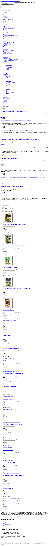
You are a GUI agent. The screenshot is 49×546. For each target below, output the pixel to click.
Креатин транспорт (7, 54)
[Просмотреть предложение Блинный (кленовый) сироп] (9, 320)
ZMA (4, 27)
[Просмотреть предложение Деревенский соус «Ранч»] (8, 264)
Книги (7, 85)
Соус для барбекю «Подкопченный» (13, 424)
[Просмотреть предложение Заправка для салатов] (8, 396)
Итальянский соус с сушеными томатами (14, 224)
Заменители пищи (7, 47)
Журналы (8, 84)
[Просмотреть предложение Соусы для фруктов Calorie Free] (10, 345)
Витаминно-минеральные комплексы (11, 35)
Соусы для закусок (8, 488)
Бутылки (7, 78)
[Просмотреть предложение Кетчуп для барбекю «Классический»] (11, 473)
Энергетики (5, 103)
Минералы (5, 57)
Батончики (8, 63)
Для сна (7, 83)
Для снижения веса (7, 44)
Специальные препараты (8, 95)
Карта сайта (5, 17)
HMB (4, 25)
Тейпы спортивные (10, 92)
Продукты (5, 61)
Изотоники (5, 49)
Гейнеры (5, 37)
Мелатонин (5, 55)
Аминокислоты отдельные (9, 29)
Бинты (7, 77)
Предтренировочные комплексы (10, 60)
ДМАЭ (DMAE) (6, 45)
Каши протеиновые (10, 67)
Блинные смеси (9, 65)
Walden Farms (6, 205)
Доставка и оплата (7, 14)
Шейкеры (8, 93)
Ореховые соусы (7, 335)
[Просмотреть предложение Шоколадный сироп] (8, 307)
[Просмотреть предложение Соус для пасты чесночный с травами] (11, 498)
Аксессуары (8, 76)
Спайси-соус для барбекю (10, 361)
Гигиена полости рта (10, 79)
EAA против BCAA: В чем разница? (9, 158)
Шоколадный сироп (8, 310)
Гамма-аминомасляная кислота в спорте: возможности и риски (15, 196)
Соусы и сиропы (9, 71)
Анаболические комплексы (9, 30)
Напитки (8, 68)
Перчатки (8, 89)
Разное (4, 75)
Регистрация (6, 10)
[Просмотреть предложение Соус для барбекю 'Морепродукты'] (11, 460)
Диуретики (5, 43)
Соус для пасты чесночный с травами (13, 501)
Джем (7, 66)
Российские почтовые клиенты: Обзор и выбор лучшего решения (16, 120)
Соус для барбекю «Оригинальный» (13, 373)
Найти (2, 7)
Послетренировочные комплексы (10, 59)
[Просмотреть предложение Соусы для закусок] (7, 485)
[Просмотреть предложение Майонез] (5, 434)
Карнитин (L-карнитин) (8, 50)
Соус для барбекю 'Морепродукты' (12, 462)
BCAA (4, 21)
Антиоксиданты (6, 32)
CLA (4, 22)
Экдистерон (5, 102)
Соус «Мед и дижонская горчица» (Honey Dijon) (16, 288)
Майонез (5, 437)
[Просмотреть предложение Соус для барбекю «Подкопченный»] (11, 422)
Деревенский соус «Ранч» (10, 267)
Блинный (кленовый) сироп (11, 322)
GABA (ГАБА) (6, 24)
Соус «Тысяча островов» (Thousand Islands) (15, 246)
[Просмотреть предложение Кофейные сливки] (7, 447)
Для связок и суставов (10, 82)
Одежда (7, 87)
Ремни (7, 90)
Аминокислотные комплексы (9, 28)
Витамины (5, 36)
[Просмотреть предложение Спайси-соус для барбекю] (9, 358)
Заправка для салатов (9, 399)
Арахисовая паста (9, 62)
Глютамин (5, 41)
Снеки (7, 70)
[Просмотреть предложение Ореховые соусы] (7, 333)
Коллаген (5, 51)
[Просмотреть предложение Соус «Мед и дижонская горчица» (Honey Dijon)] (8, 286)
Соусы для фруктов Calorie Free (12, 348)
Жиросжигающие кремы (8, 46)
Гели (4, 38)
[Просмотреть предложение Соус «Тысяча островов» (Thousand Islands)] (8, 243)
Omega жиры (6, 26)
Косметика (8, 86)
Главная (5, 12)
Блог (4, 13)
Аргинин (5, 33)
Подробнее (3, 117)
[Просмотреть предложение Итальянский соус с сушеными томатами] (8, 222)
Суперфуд (5, 97)
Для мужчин (8, 81)
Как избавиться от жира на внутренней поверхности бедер (14, 111)
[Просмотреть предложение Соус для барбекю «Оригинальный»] (11, 371)
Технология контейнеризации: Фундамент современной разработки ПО (17, 130)
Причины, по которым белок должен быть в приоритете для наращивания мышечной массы (22, 177)
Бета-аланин (5, 34)
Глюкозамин (5, 40)
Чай (6, 73)
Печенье (7, 69)
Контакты (5, 16)
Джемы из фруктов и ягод (10, 386)
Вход (4, 9)
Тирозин (5, 99)
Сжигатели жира (6, 94)
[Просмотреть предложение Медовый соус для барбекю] (9, 409)
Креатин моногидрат (7, 53)
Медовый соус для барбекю (10, 411)
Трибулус (5, 100)
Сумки (7, 91)
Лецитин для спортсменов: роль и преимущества (12, 186)
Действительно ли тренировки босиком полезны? (12, 167)
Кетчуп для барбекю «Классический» (13, 475)
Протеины (5, 74)
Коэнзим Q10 (6, 52)
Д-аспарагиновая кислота (8, 42)
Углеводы (5, 101)
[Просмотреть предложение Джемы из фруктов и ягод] (9, 383)
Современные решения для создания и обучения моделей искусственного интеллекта (20, 139)
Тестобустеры (6, 98)
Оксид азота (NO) (7, 58)
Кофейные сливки (8, 450)
